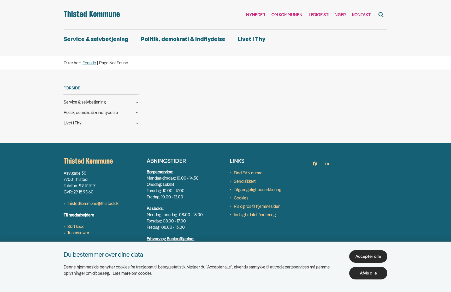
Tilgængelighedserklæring (257, 189)
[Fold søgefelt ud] (381, 14)
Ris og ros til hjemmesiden (257, 206)
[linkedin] (327, 163)
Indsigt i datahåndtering (255, 214)
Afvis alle (368, 273)
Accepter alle (368, 256)
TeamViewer (78, 232)
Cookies (241, 198)
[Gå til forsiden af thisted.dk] (92, 15)
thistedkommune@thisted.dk (92, 203)
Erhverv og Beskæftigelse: (170, 238)
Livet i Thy (251, 39)
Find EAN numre (248, 172)
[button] (135, 101)
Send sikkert (245, 181)
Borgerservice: (160, 171)
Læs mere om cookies (132, 273)
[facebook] (314, 163)
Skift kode (76, 226)
